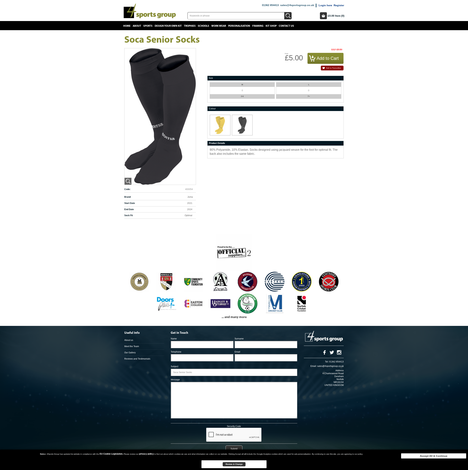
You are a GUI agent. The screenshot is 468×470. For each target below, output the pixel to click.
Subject (174, 366)
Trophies (190, 26)
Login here (325, 5)
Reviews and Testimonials (137, 359)
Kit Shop (271, 26)
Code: (127, 189)
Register (339, 5)
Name (174, 338)
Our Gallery (130, 352)
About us (128, 340)
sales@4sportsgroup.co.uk (297, 5)
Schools (203, 26)
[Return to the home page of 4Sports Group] (150, 10)
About (137, 26)
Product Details (217, 143)
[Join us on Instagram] (339, 352)
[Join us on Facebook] (324, 352)
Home (127, 26)
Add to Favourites (333, 68)
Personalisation (239, 26)
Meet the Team (131, 346)
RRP (333, 50)
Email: (313, 366)
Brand (127, 197)
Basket (323, 15)
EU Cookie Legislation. (111, 454)
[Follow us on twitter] (331, 352)
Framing (257, 26)
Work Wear (218, 26)
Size (211, 78)
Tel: (327, 361)
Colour (212, 108)
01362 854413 (270, 5)
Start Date (129, 203)
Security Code (234, 426)
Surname (239, 338)
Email (237, 352)
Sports (147, 26)
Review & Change (234, 464)
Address (339, 370)
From (286, 53)
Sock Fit (128, 215)
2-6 (242, 96)
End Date (129, 209)
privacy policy (146, 454)
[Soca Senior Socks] (128, 181)
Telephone (176, 352)
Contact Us (286, 26)
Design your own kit (168, 26)
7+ (309, 96)
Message (175, 379)
